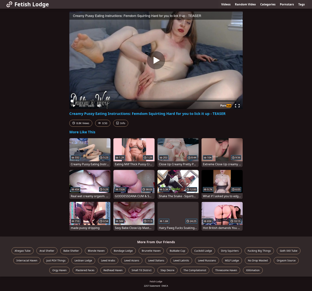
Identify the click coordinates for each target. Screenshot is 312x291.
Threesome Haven (226, 270)
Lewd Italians (156, 260)
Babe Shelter (71, 250)
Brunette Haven (151, 250)
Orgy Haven (59, 270)
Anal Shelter (47, 250)
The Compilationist (194, 270)
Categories (268, 4)
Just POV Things (56, 260)
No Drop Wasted (258, 260)
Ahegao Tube (23, 250)
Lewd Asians (131, 260)
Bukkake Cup (177, 250)
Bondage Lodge (123, 250)
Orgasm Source (286, 260)
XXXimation (253, 270)
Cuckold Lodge (203, 250)
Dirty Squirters (230, 250)
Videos (226, 4)
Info (122, 123)
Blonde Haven (96, 250)
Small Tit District (141, 270)
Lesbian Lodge (83, 260)
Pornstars (287, 4)
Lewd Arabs (108, 260)
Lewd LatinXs (181, 260)
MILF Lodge (232, 260)
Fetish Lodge (31, 4)
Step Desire (167, 270)
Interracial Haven (26, 260)
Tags (301, 4)
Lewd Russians (207, 260)
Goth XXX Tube (288, 250)
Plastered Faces (85, 270)
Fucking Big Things (259, 250)
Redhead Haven (113, 270)
